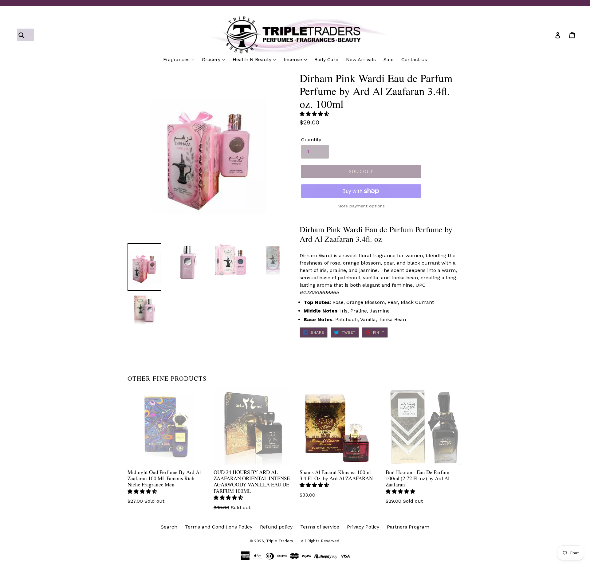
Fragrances (177, 59)
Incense (294, 59)
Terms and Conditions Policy (218, 527)
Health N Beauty (253, 59)
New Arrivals (361, 59)
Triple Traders (279, 541)
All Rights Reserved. (320, 541)
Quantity (311, 140)
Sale (389, 59)
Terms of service (319, 527)
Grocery (212, 59)
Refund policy (276, 527)
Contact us (414, 59)
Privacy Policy (363, 527)
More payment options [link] (361, 205)
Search (169, 527)
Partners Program (408, 527)
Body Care (326, 59)
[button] (315, 114)
